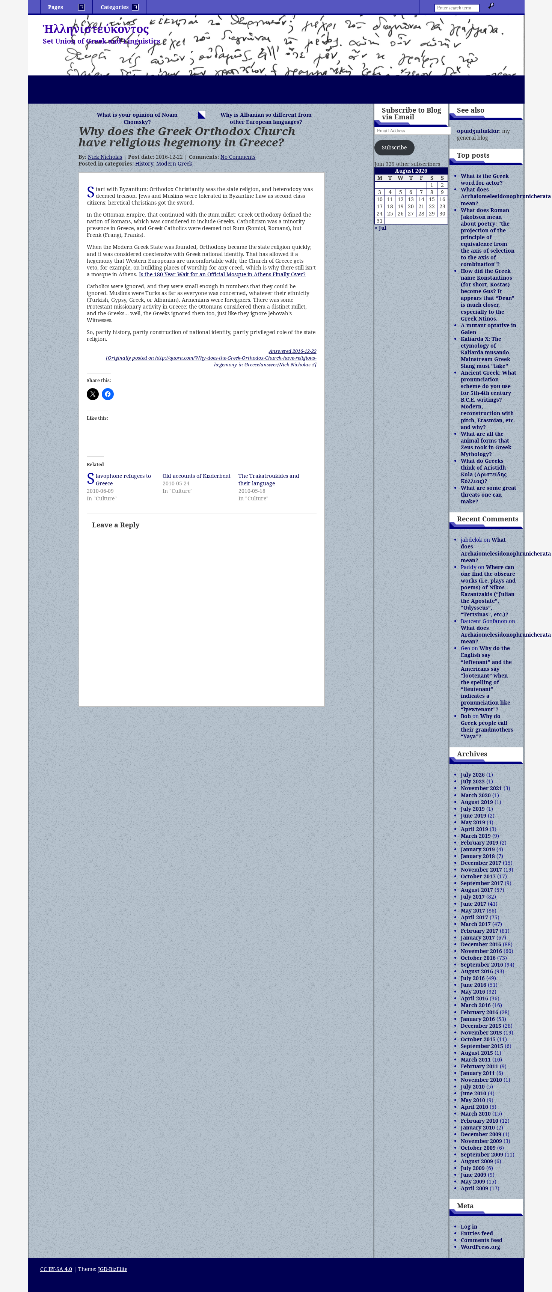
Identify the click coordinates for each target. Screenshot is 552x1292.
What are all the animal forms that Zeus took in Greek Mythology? (486, 444)
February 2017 (479, 930)
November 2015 (481, 1032)
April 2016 (474, 998)
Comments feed (481, 1240)
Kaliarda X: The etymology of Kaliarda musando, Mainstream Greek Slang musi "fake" (486, 352)
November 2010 (481, 1079)
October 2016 (478, 957)
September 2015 (482, 1046)
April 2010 (474, 1106)
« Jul (380, 227)
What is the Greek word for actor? (485, 179)
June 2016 (473, 984)
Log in (469, 1226)
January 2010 (478, 1127)
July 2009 (473, 1168)
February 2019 (479, 842)
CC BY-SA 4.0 (56, 1268)
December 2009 (481, 1134)
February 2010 (479, 1120)
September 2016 (482, 964)
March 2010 (476, 1113)
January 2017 (478, 937)
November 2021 (481, 788)
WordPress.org (480, 1246)
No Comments (237, 156)
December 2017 (481, 862)
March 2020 (476, 795)
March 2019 (476, 835)
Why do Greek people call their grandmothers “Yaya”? (487, 726)
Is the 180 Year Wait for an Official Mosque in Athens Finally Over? (222, 274)
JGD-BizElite (112, 1268)
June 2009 (473, 1174)
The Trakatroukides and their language (268, 479)
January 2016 (478, 1018)
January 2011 (478, 1073)
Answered (293, 351)
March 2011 (476, 1059)
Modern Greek (174, 163)
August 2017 (477, 889)
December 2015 (481, 1025)
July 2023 (473, 781)
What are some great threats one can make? (488, 494)
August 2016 (477, 971)
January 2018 (478, 856)
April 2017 (474, 917)
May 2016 (473, 991)
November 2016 (481, 951)
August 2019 (477, 802)
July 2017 (473, 896)
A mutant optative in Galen (488, 329)
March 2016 (476, 1005)
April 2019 (474, 829)
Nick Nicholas (105, 156)
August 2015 (477, 1052)
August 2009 (477, 1161)
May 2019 (473, 822)
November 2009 (481, 1140)
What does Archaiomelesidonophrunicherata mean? (506, 196)
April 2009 (474, 1188)
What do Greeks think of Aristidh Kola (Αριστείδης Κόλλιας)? (484, 471)
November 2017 (481, 869)
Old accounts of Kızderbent (197, 475)
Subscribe (394, 147)
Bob (466, 716)
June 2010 (473, 1093)
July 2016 (473, 978)
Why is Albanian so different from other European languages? (266, 118)
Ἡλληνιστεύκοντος (96, 28)
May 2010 (473, 1100)
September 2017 (482, 883)
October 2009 (478, 1147)
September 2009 (482, 1154)
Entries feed (477, 1233)
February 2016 (479, 1012)
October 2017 (478, 876)
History (144, 163)
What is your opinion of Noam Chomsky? (137, 118)
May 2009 (473, 1181)
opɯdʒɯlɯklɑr (478, 130)
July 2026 (473, 774)
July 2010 (473, 1086)
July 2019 (473, 808)
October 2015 (478, 1039)
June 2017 (473, 903)
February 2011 (479, 1066)
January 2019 (478, 849)
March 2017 (476, 924)
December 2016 (481, 944)
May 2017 (473, 910)
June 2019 (473, 815)
